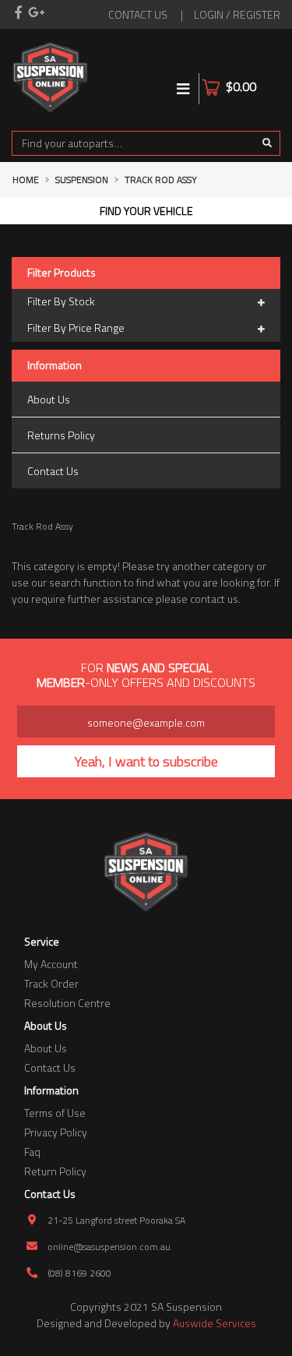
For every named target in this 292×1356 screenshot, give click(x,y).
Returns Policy (61, 435)
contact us (137, 14)
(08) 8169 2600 (79, 1273)
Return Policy (55, 1171)
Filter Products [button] (61, 273)
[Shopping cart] (270, 77)
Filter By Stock (61, 301)
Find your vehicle (146, 211)
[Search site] (267, 143)
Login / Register (237, 14)
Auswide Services (214, 1323)
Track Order (51, 983)
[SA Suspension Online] (51, 75)
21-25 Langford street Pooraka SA (116, 1220)
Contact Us (53, 471)
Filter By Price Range (76, 327)
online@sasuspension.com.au (109, 1246)
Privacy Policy (55, 1132)
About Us (48, 399)
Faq (32, 1151)
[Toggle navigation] (183, 88)
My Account (51, 964)
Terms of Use (55, 1112)
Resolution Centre (67, 1003)
